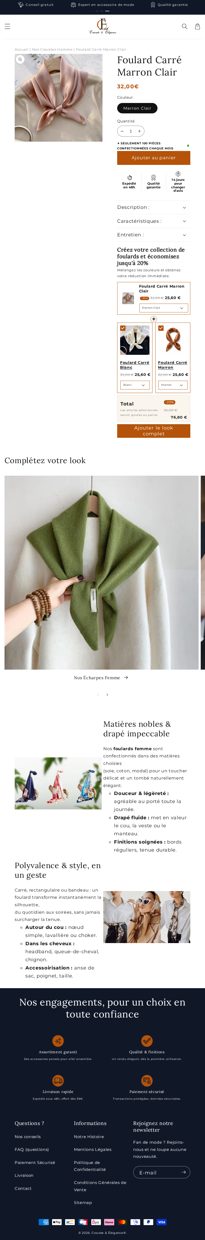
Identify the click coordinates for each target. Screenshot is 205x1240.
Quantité (126, 121)
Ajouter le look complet (154, 430)
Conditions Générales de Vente (100, 1186)
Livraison (24, 1175)
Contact (23, 1188)
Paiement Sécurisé (35, 1162)
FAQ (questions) (32, 1149)
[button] (7, 26)
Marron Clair (137, 108)
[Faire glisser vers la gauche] (97, 695)
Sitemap (83, 1202)
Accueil (22, 49)
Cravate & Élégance (107, 1233)
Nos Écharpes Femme (98, 677)
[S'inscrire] (183, 1172)
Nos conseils (28, 1136)
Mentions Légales (93, 1149)
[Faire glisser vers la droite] (107, 695)
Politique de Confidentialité (90, 1166)
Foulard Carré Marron (172, 365)
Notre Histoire (89, 1136)
